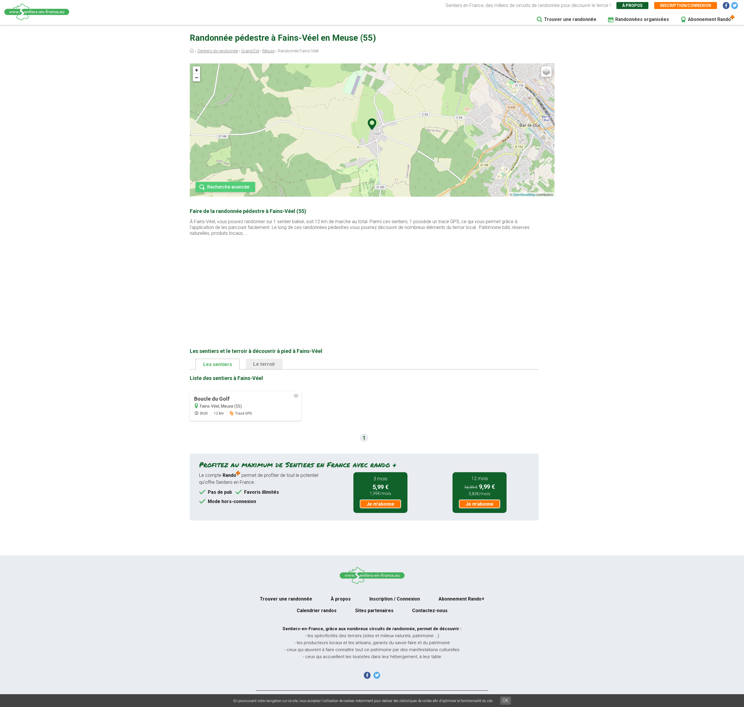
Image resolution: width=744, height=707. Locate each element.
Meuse (268, 51)
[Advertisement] (364, 283)
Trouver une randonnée (570, 19)
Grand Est (250, 51)
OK (505, 700)
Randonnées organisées (642, 19)
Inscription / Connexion (394, 599)
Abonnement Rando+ (461, 599)
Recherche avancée (228, 187)
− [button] (196, 77)
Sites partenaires (374, 610)
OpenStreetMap (524, 194)
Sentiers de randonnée (217, 51)
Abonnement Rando (709, 19)
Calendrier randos (317, 610)
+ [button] (196, 70)
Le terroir (264, 364)
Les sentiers (217, 364)
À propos (632, 5)
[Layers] (546, 71)
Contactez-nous (430, 610)
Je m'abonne (380, 504)
